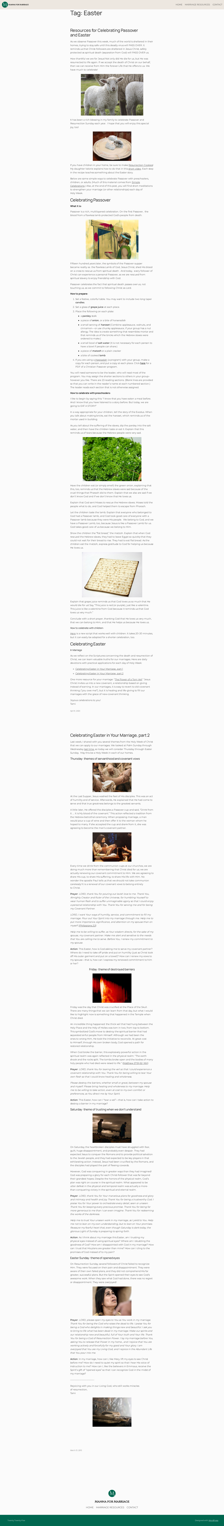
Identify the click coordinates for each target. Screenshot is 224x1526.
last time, (89, 749)
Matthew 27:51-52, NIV (135, 1063)
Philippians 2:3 (87, 925)
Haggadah (101, 359)
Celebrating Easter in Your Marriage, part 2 (99, 673)
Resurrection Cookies (141, 165)
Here (73, 633)
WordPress (213, 1520)
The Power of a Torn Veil (128, 679)
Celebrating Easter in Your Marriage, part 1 (99, 669)
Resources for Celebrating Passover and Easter (104, 32)
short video (134, 168)
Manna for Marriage (18, 4)
